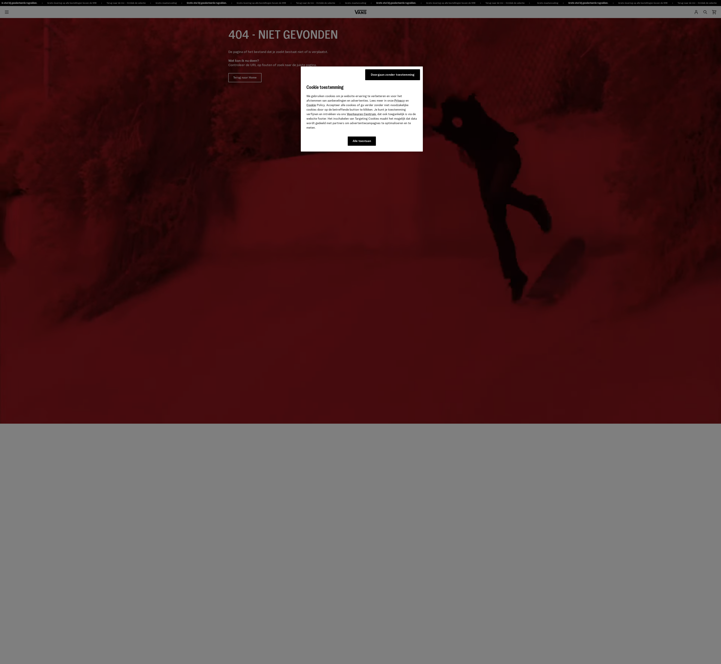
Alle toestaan (362, 141)
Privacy (399, 101)
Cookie (311, 105)
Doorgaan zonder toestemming (392, 75)
